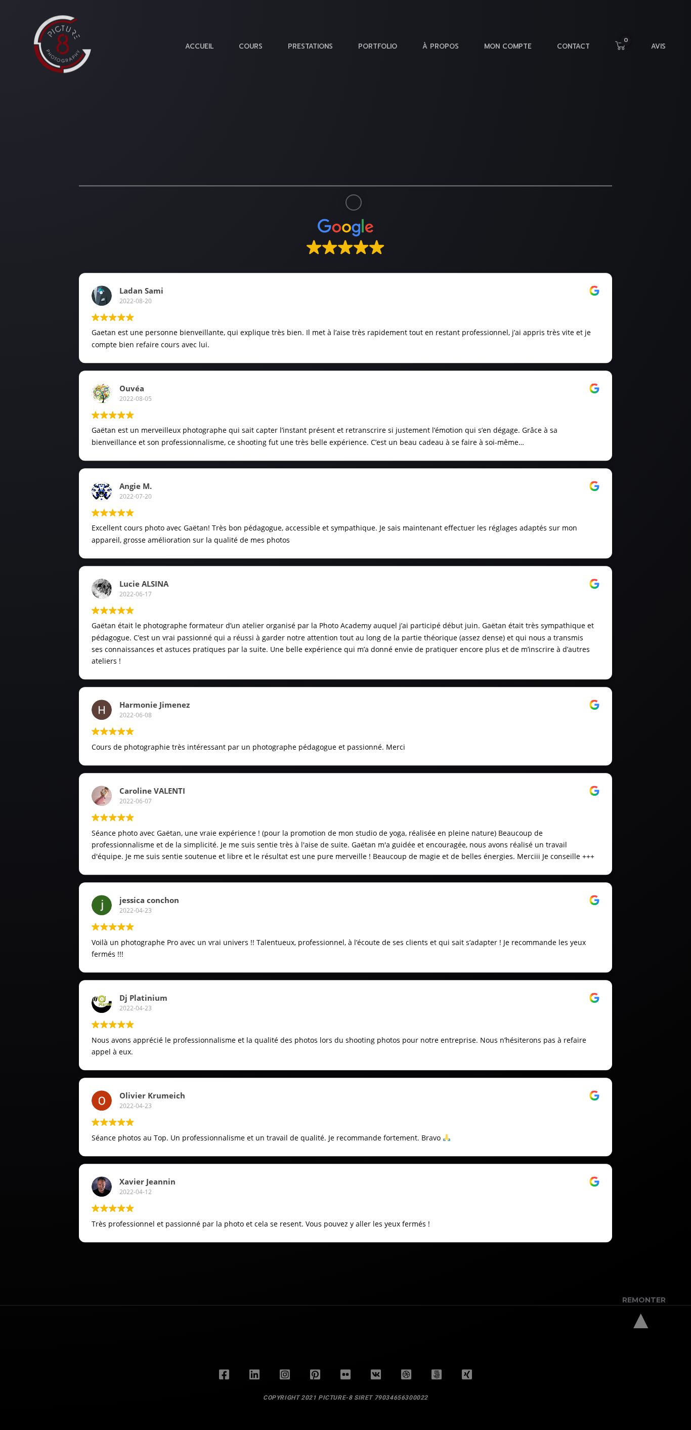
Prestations (310, 54)
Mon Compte (508, 54)
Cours (251, 54)
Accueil (199, 54)
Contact (573, 54)
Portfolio (377, 54)
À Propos (440, 54)
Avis (658, 54)
